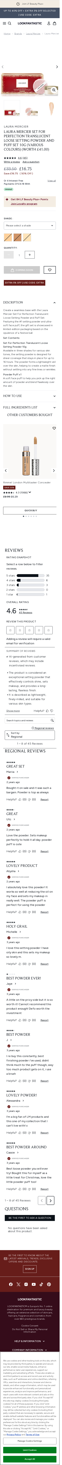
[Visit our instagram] (26, 1284)
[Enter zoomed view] (54, 90)
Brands (18, 33)
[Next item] (53, 470)
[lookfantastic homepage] (30, 23)
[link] (48, 23)
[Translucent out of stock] (27, 237)
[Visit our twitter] (18, 1284)
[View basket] (54, 23)
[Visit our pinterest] (49, 1284)
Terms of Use (32, 1434)
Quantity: (10, 248)
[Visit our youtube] (34, 1284)
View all (52, 180)
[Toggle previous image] (2, 66)
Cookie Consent (29, 1326)
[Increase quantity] (30, 255)
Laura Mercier (33, 33)
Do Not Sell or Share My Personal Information (29, 1330)
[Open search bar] (9, 23)
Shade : (8, 218)
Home (7, 33)
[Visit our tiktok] (41, 1284)
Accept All (30, 1459)
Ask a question (31, 161)
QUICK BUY (30, 510)
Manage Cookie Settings (30, 1441)
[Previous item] (5, 470)
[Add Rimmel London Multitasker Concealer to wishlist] (54, 428)
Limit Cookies (30, 1450)
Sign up (29, 1269)
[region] (30, 1408)
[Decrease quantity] (9, 255)
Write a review (12, 161)
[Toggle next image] (57, 66)
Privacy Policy (14, 1434)
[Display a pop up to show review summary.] (29, 492)
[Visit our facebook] (11, 1284)
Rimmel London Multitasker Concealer (27, 482)
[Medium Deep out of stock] (17, 237)
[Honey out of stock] (8, 237)
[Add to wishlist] (50, 270)
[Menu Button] (3, 23)
